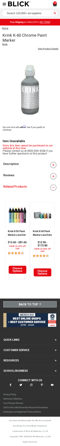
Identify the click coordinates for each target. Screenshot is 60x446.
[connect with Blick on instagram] (31, 387)
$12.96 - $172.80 (43, 244)
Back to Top (28, 304)
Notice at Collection (12, 399)
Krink (5, 44)
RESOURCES (11, 360)
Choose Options (17, 270)
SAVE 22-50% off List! (42, 250)
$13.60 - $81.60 (17, 242)
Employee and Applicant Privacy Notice (22, 412)
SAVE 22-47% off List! (17, 247)
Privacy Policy (9, 394)
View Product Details (48, 48)
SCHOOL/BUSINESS (16, 370)
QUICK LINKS (12, 339)
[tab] (30, 164)
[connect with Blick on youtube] (52, 387)
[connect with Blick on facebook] (10, 387)
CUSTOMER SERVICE (16, 350)
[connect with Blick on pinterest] (41, 387)
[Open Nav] (4, 4)
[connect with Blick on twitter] (21, 387)
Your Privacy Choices (13, 403)
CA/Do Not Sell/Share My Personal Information (25, 407)
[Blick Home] (19, 4)
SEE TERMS (45, 22)
